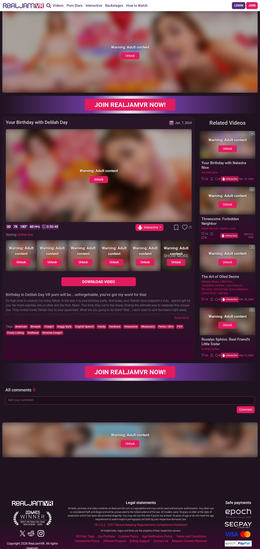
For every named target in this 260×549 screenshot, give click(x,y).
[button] (204, 179)
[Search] (48, 5)
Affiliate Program (114, 541)
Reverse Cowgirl (52, 332)
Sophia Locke (228, 228)
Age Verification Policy (157, 536)
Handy (101, 326)
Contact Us (160, 541)
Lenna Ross (208, 293)
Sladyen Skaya (210, 281)
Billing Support (140, 541)
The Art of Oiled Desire (220, 276)
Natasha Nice (209, 172)
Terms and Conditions (191, 536)
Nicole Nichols (209, 228)
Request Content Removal (189, 541)
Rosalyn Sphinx (210, 349)
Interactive (131, 326)
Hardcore (114, 326)
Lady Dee (222, 293)
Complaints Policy (87, 541)
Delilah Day (25, 234)
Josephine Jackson (213, 285)
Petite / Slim (165, 326)
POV (179, 326)
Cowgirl (49, 326)
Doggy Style (64, 326)
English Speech (84, 326)
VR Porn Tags (85, 536)
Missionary (148, 326)
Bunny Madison (238, 289)
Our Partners (106, 536)
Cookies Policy (128, 536)
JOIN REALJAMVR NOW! (130, 104)
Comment (245, 409)
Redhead (33, 332)
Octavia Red (220, 289)
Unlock (130, 56)
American (21, 326)
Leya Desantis (234, 285)
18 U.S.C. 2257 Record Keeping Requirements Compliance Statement (140, 525)
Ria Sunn (206, 289)
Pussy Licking (15, 332)
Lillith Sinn (226, 281)
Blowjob (35, 326)
